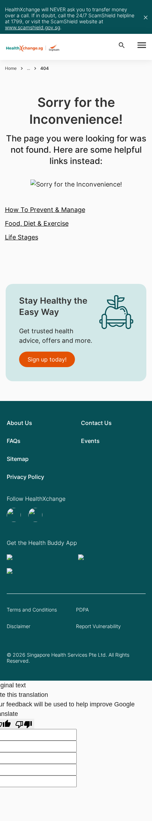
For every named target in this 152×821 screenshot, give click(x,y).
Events (90, 440)
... (28, 68)
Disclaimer (18, 626)
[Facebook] (36, 515)
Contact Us (96, 422)
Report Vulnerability (98, 626)
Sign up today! (47, 359)
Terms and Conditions (32, 610)
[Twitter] (15, 515)
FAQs (14, 440)
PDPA (82, 610)
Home (11, 68)
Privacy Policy (25, 476)
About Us (19, 422)
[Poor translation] (23, 724)
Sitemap (18, 458)
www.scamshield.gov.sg (32, 27)
